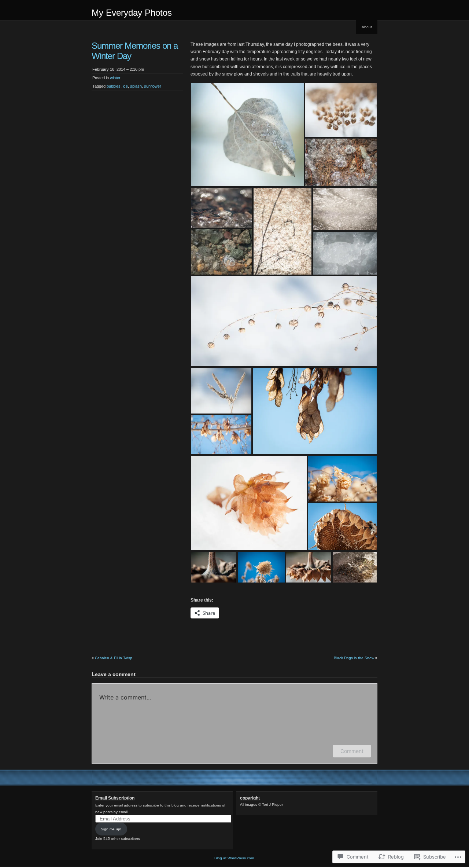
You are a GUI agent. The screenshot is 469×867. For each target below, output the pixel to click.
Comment (351, 751)
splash (136, 86)
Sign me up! (111, 829)
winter (115, 78)
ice (125, 86)
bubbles (114, 86)
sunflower (152, 86)
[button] (247, 134)
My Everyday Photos (132, 13)
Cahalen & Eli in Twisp (113, 658)
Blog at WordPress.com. (234, 858)
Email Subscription (114, 798)
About (367, 27)
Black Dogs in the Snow (354, 658)
